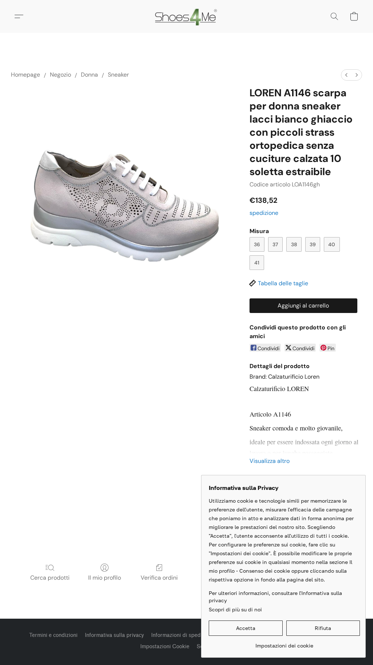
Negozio (60, 74)
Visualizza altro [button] (270, 461)
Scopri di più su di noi (235, 609)
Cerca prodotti (50, 577)
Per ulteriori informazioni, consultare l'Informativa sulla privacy (275, 596)
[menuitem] (346, 75)
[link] (284, 643)
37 (275, 244)
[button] (187, 16)
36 (257, 244)
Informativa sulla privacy (114, 635)
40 (331, 244)
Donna (89, 74)
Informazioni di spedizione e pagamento (199, 635)
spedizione (264, 213)
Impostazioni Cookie (164, 646)
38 (294, 244)
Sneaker (118, 74)
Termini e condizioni (53, 635)
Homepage (25, 74)
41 (256, 262)
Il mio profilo (104, 577)
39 (313, 244)
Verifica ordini (159, 577)
